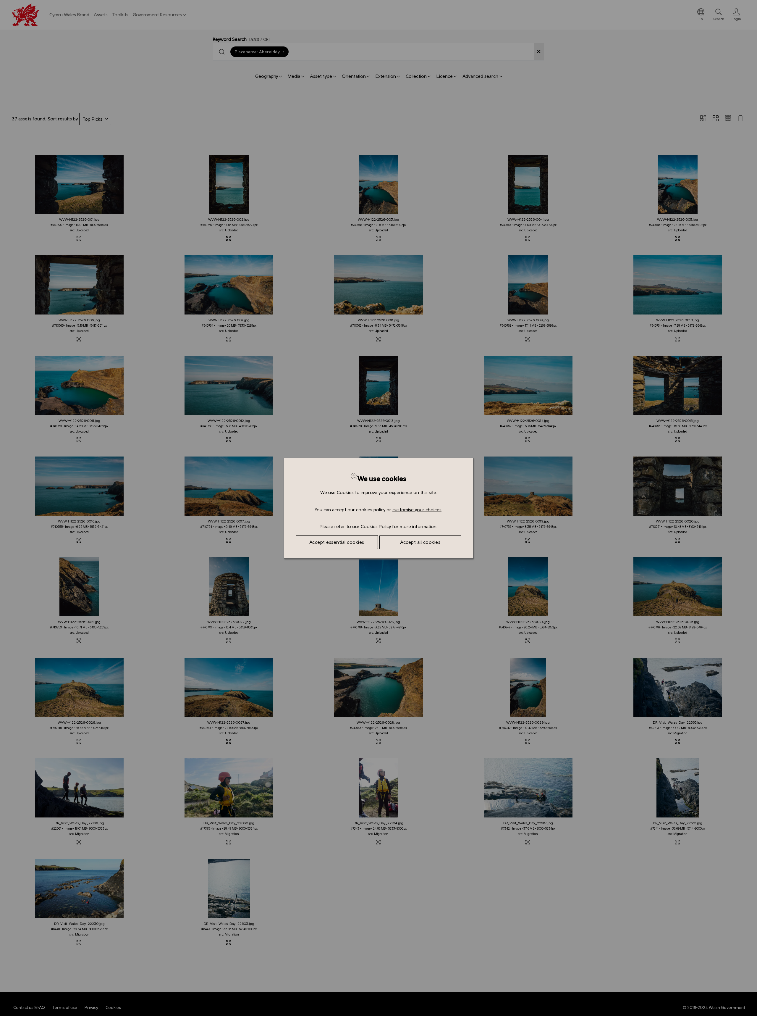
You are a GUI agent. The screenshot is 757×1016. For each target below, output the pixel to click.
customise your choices (416, 509)
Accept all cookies (420, 542)
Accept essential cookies (336, 542)
